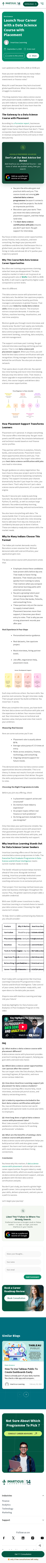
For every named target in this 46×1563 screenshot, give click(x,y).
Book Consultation (16, 1298)
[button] (26, 1394)
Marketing (7, 1512)
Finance (5, 1501)
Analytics (6, 1504)
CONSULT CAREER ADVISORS (20, 1433)
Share (34, 56)
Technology (7, 1508)
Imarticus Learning (18, 42)
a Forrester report (21, 123)
